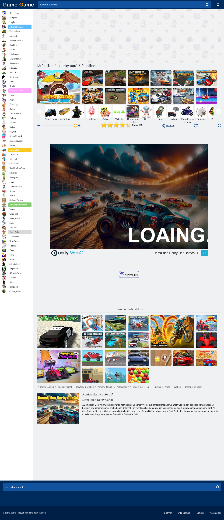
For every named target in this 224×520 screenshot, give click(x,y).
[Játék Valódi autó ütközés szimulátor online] (206, 78)
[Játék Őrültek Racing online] (115, 375)
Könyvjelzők (131, 274)
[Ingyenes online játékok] (18, 4)
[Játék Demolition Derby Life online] (115, 96)
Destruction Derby (193, 387)
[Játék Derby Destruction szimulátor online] (115, 78)
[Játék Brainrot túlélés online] (138, 96)
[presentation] (39, 111)
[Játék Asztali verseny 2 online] (206, 358)
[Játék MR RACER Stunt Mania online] (58, 366)
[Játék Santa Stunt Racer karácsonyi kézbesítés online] (206, 323)
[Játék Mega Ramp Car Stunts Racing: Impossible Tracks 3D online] (92, 323)
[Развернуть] (219, 125)
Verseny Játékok (105, 387)
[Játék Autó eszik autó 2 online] (92, 375)
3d (147, 387)
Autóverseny (122, 387)
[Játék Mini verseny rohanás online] (161, 358)
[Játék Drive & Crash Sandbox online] (183, 96)
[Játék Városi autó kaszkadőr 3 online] (115, 323)
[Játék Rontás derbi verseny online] (92, 78)
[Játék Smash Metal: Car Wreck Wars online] (138, 78)
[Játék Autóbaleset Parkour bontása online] (161, 78)
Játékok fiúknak (64, 387)
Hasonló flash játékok (129, 309)
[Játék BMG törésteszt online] (138, 323)
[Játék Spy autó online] (183, 358)
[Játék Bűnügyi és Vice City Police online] (138, 340)
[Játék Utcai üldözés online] (115, 358)
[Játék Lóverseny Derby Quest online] (58, 87)
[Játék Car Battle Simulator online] (183, 78)
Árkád (167, 387)
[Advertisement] (83, 35)
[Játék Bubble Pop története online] (138, 375)
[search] (207, 4)
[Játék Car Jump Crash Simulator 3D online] (161, 96)
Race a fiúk (137, 387)
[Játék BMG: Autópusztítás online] (92, 96)
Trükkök (157, 387)
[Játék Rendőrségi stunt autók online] (58, 331)
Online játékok (47, 387)
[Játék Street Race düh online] (138, 358)
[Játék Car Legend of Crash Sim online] (92, 340)
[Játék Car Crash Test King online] (115, 340)
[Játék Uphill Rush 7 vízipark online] (206, 96)
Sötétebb (170, 125)
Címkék (200, 513)
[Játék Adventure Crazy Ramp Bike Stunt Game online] (172, 331)
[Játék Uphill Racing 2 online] (92, 358)
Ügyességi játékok (85, 387)
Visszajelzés (215, 513)
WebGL (177, 387)
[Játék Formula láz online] (206, 340)
